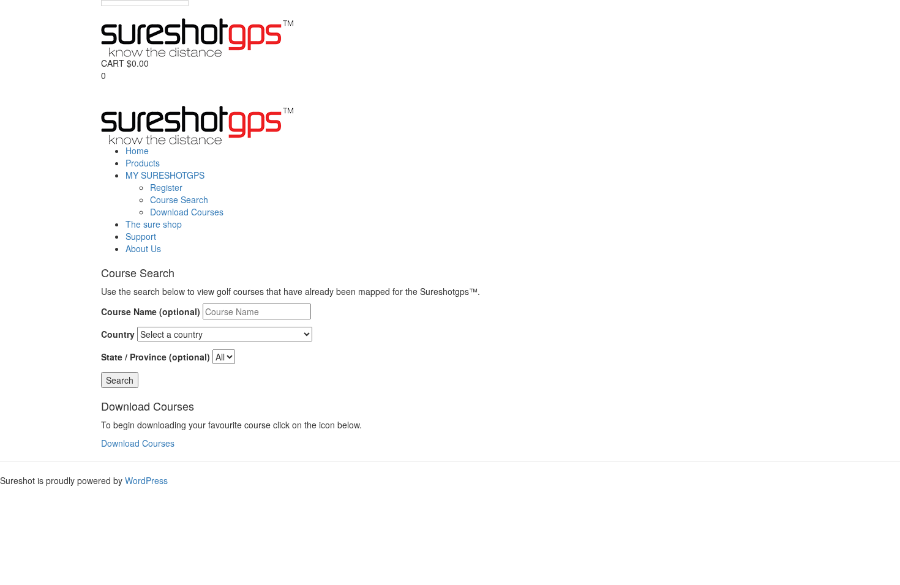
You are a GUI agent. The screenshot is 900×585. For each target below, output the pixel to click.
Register (166, 187)
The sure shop (154, 224)
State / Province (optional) (155, 357)
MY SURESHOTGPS (165, 175)
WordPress (146, 480)
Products (143, 163)
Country (118, 334)
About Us (143, 248)
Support (141, 236)
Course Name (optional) (150, 311)
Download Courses (186, 212)
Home (137, 150)
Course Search (179, 199)
